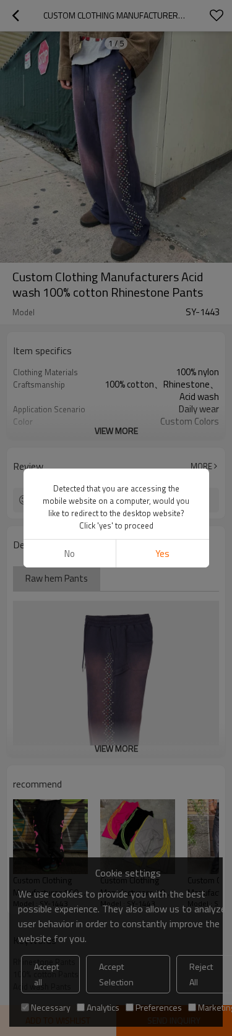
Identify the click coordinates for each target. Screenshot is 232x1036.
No (69, 553)
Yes (162, 553)
